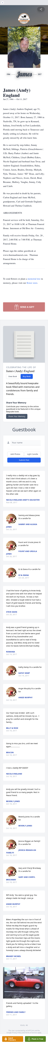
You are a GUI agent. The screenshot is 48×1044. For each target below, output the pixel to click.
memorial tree (34, 278)
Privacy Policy (17, 1033)
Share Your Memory (16, 416)
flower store (32, 282)
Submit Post (24, 460)
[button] (24, 983)
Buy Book (27, 376)
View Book (12, 376)
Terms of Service (31, 1033)
